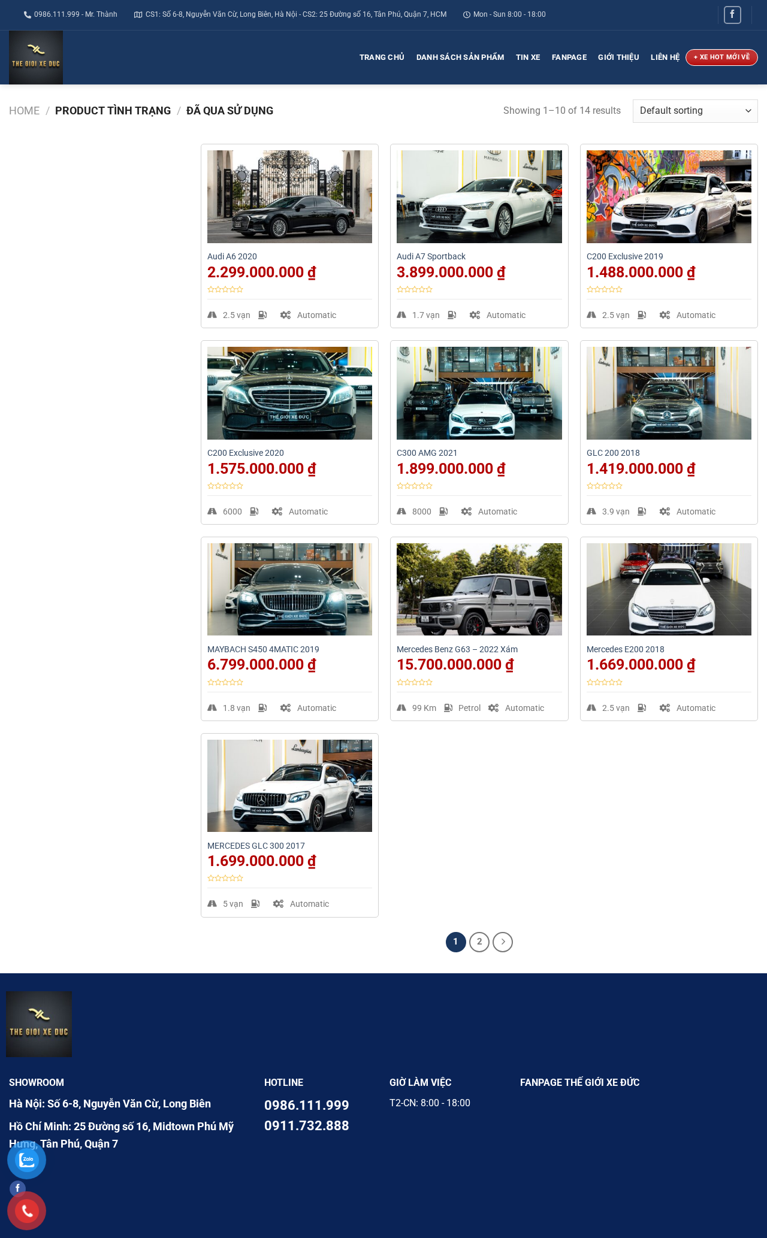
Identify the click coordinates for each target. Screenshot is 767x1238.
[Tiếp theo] (503, 942)
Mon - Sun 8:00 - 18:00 (509, 14)
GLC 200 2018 (613, 453)
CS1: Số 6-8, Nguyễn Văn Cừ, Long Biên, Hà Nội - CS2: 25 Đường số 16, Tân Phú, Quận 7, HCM (296, 14)
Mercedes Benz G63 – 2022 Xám (457, 649)
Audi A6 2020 (232, 257)
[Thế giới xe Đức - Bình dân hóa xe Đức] (67, 57)
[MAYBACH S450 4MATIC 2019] (289, 589)
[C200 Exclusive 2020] (289, 393)
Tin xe (528, 57)
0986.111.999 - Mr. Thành (75, 14)
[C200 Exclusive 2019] (669, 196)
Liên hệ (665, 57)
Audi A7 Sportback (431, 257)
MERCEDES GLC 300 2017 (256, 846)
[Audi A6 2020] (289, 196)
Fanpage (569, 57)
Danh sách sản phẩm (460, 57)
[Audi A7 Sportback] (479, 196)
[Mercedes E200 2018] (669, 589)
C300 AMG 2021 (427, 453)
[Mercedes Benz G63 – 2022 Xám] (479, 589)
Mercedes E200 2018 (626, 649)
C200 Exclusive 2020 (245, 453)
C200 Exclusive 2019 (625, 257)
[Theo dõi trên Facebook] (732, 14)
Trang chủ (382, 57)
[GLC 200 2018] (669, 393)
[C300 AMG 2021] (479, 393)
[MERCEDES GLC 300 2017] (289, 786)
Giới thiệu (618, 57)
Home (24, 110)
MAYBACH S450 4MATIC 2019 (263, 649)
